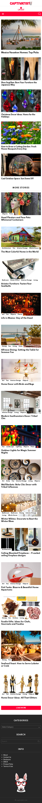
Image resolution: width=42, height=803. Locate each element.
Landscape (10, 446)
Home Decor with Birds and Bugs (17, 384)
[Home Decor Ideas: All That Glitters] (21, 684)
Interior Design (22, 248)
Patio (11, 214)
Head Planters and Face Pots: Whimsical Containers (16, 218)
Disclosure (7, 759)
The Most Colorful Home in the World (20, 252)
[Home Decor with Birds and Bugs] (21, 370)
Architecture (6, 248)
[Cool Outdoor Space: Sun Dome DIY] (21, 165)
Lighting (19, 446)
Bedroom (5, 280)
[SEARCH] (39, 14)
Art (3, 314)
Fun (14, 248)
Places (20, 314)
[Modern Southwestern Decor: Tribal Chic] (21, 402)
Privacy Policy (8, 764)
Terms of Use (8, 766)
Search (38, 741)
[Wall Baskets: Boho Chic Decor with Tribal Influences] (21, 470)
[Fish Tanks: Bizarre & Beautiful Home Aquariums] (21, 573)
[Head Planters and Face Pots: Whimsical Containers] (21, 203)
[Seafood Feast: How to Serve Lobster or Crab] (21, 646)
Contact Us (7, 757)
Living (35, 280)
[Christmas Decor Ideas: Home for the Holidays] (21, 100)
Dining (4, 346)
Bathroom (5, 513)
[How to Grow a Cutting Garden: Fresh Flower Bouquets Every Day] (21, 132)
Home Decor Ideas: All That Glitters (19, 698)
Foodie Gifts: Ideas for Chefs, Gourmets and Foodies (16, 623)
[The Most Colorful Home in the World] (21, 238)
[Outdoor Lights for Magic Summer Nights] (21, 436)
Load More (21, 708)
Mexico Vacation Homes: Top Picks (20, 52)
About (5, 755)
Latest (21, 10)
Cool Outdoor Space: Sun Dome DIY (17, 179)
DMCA (5, 762)
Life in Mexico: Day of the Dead (17, 318)
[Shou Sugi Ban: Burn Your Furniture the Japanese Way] (21, 68)
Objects (5, 214)
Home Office (14, 280)
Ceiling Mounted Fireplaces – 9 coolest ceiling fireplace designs (20, 554)
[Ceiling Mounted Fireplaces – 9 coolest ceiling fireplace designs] (21, 539)
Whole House (34, 248)
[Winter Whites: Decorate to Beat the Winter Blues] (21, 505)
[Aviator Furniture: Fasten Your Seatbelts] (21, 270)
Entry (8, 481)
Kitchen (15, 618)
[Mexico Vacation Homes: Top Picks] (21, 35)
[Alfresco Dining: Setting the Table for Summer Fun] (21, 336)
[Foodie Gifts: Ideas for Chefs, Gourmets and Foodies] (21, 607)
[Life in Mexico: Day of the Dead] (21, 304)
